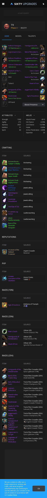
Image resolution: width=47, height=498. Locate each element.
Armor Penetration (32, 130)
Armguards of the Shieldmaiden (15, 90)
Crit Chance (30, 125)
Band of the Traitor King (32, 77)
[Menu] (3, 4)
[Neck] (4, 54)
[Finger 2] (42, 79)
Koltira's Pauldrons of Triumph (15, 58)
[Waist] (42, 54)
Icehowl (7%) (28, 409)
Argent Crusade (29, 251)
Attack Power (30, 119)
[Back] (4, 66)
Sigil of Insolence (33, 96)
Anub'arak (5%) (29, 378)
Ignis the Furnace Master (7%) (34, 345)
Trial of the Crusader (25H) (33, 369)
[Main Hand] (4, 97)
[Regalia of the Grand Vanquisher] (25, 422)
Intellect (5, 127)
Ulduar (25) (27, 330)
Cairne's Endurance (15, 64)
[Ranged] (42, 97)
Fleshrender (12, 96)
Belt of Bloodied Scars (32, 52)
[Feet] (42, 66)
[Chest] (4, 72)
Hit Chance (30, 122)
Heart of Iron (34, 83)
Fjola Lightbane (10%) (31, 371)
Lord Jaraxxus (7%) (30, 397)
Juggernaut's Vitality (32, 90)
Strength (5, 119)
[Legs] (42, 60)
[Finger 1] (42, 72)
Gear (7, 36)
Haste (28, 127)
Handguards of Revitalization (32, 46)
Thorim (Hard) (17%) (31, 332)
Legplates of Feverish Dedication (32, 58)
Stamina (5, 125)
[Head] (4, 48)
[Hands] (42, 48)
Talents (32, 36)
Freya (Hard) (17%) (30, 339)
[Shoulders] (4, 60)
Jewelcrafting (28, 188)
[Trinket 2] (42, 91)
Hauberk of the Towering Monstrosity (15, 71)
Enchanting (27, 163)
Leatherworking (29, 213)
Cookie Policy (12, 495)
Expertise (29, 133)
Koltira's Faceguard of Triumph (15, 46)
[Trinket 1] (42, 85)
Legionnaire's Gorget (15, 52)
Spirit (4, 130)
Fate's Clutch (34, 71)
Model (18, 36)
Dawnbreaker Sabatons (32, 64)
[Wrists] (4, 91)
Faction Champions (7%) (32, 384)
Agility (4, 122)
